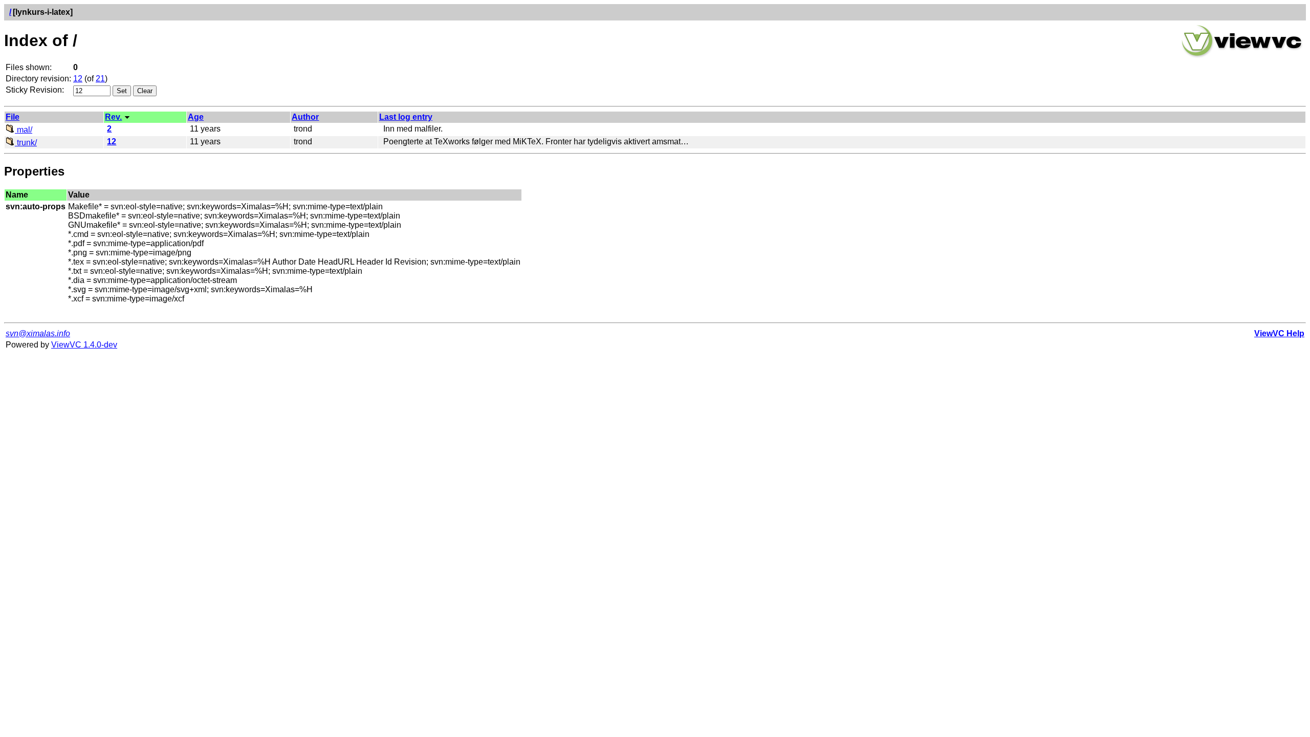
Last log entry (405, 117)
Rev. (113, 117)
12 (77, 78)
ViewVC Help (1279, 333)
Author (305, 117)
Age (196, 117)
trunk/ (26, 142)
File (12, 117)
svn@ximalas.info (38, 333)
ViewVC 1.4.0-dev (84, 344)
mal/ (23, 129)
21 (100, 78)
